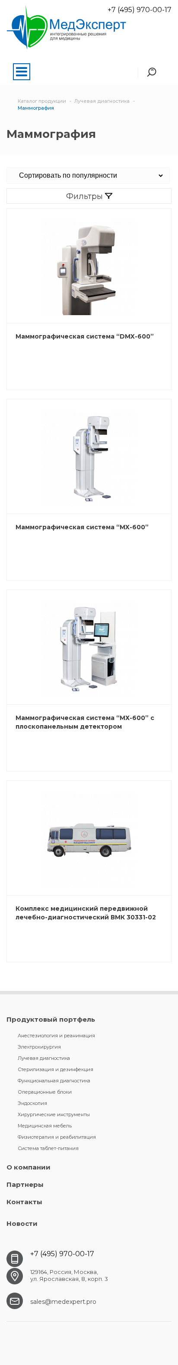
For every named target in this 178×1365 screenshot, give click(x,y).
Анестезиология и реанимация (56, 1036)
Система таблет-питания (48, 1148)
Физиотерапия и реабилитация (57, 1137)
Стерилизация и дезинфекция (55, 1069)
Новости (22, 1223)
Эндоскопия (32, 1103)
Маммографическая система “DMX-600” (85, 336)
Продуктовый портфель (50, 1019)
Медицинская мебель (45, 1126)
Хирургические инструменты (54, 1114)
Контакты (24, 1202)
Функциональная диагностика (54, 1081)
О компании (28, 1167)
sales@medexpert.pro (63, 1302)
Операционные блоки (45, 1092)
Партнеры (25, 1184)
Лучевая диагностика (44, 1058)
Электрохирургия (39, 1047)
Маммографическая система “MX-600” (82, 527)
